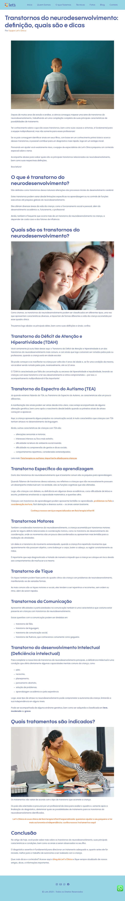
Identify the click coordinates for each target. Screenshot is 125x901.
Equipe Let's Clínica (17, 31)
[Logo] (10, 5)
